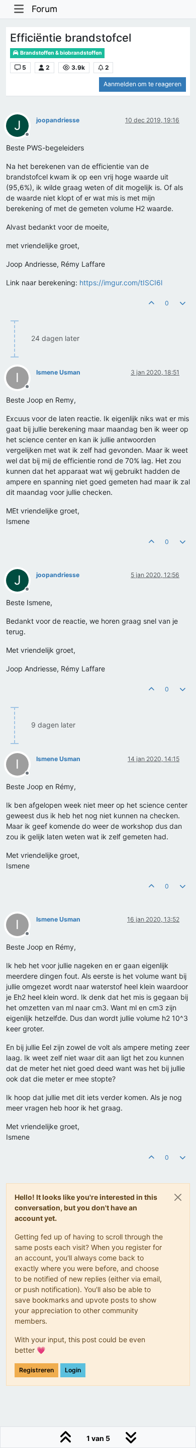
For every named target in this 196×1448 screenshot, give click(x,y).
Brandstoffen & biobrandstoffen (60, 53)
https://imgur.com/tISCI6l (120, 282)
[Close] (177, 1197)
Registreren (36, 1370)
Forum (44, 9)
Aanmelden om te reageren (142, 84)
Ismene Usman (58, 372)
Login (73, 1370)
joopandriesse (57, 120)
